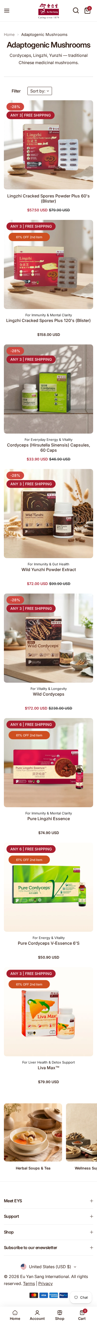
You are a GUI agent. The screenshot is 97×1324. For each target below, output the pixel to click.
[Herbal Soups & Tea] (33, 1132)
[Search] (76, 10)
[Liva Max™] (48, 1011)
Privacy (45, 1283)
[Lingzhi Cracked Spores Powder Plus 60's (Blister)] (48, 144)
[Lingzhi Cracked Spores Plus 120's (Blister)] (48, 264)
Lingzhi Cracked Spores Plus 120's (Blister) (48, 320)
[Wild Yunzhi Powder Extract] (48, 513)
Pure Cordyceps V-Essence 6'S (48, 943)
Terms (29, 1283)
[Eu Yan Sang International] (48, 11)
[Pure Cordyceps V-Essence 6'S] (48, 887)
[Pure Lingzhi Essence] (48, 762)
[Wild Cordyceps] (48, 638)
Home (9, 34)
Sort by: (37, 91)
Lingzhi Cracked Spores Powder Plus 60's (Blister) (48, 198)
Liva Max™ (48, 1067)
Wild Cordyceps (48, 694)
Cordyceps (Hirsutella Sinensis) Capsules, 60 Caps (48, 447)
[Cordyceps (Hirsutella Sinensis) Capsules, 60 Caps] (48, 389)
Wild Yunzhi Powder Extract (48, 569)
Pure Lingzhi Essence (48, 818)
